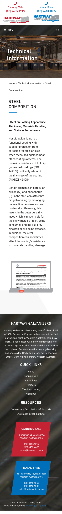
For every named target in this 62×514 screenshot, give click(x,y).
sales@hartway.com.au (31, 450)
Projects (31, 384)
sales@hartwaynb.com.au (31, 489)
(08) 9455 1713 (31, 444)
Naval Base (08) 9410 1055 (46, 9)
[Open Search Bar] (57, 30)
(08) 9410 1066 (31, 486)
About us (31, 393)
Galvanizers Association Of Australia (31, 409)
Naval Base (31, 380)
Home (31, 371)
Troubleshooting (31, 389)
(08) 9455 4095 (31, 447)
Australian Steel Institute (31, 413)
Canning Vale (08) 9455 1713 (15, 9)
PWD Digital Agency (36, 505)
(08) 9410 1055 (31, 483)
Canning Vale (31, 376)
